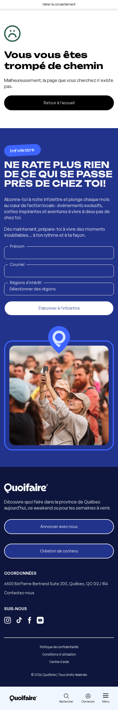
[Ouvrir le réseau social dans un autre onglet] (7, 621)
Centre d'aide (59, 662)
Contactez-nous (19, 592)
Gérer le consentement (59, 4)
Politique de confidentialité (59, 647)
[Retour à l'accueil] (23, 698)
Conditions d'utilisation (59, 654)
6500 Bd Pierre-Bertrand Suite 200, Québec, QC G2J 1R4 (56, 583)
